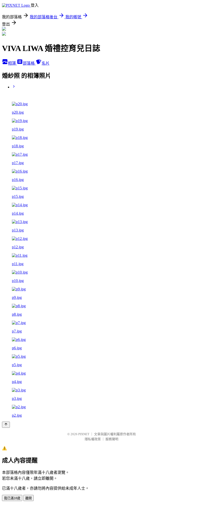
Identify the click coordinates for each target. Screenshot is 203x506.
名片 (46, 63)
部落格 (29, 63)
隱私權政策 (93, 439)
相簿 (12, 63)
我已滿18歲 (12, 498)
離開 (28, 498)
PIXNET (83, 434)
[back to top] (6, 425)
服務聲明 (111, 439)
